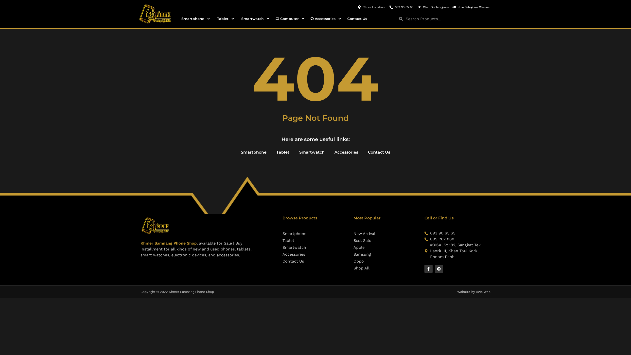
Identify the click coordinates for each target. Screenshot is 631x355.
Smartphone (192, 19)
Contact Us (357, 19)
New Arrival (364, 233)
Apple (359, 247)
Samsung (362, 254)
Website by (466, 292)
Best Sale (362, 240)
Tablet (222, 19)
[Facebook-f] (428, 269)
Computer (289, 19)
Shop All (361, 268)
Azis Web (483, 292)
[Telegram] (439, 269)
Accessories (324, 19)
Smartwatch (252, 19)
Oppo (358, 261)
